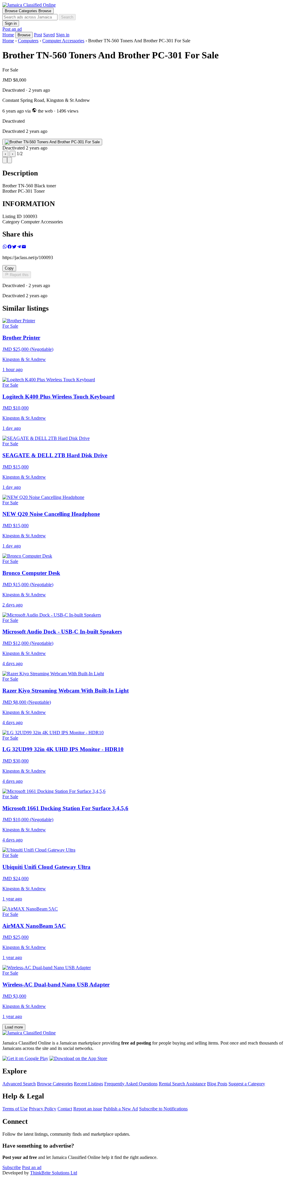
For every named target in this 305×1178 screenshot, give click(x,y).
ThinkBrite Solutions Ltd (53, 1172)
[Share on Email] (23, 247)
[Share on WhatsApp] (4, 247)
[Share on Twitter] (14, 247)
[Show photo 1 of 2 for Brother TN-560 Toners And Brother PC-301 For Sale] (4, 160)
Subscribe (11, 1167)
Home (8, 40)
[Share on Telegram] (19, 247)
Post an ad (12, 29)
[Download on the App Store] (78, 1058)
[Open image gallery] (52, 142)
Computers (28, 40)
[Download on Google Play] (25, 1058)
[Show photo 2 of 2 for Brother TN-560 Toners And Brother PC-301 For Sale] (9, 160)
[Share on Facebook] (9, 247)
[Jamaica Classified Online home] (152, 5)
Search (67, 17)
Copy (9, 268)
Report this (19, 275)
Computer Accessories (63, 40)
